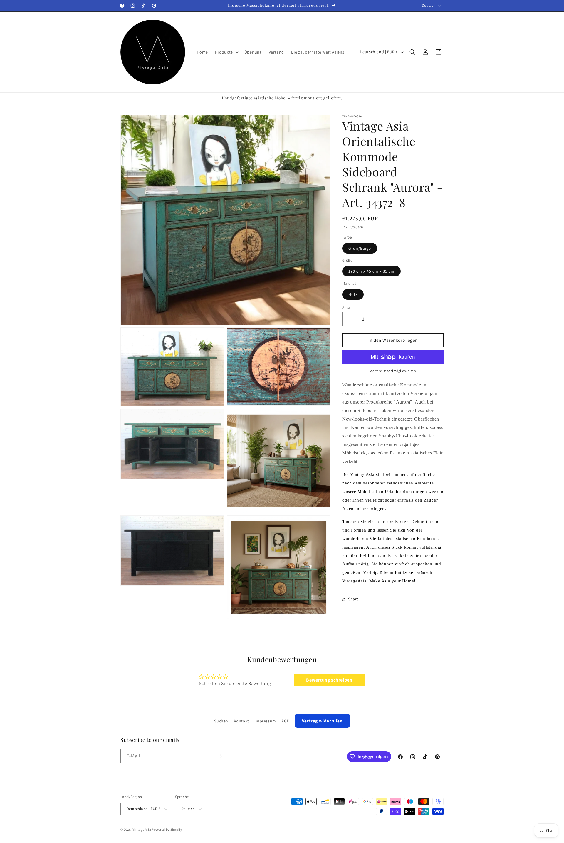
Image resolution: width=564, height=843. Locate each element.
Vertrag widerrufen (322, 721)
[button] (226, 52)
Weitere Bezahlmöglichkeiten (393, 371)
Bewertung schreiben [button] (329, 680)
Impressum (265, 721)
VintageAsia (141, 829)
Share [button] (353, 599)
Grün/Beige (359, 248)
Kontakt (241, 721)
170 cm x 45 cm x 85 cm (371, 271)
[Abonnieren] (219, 756)
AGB (285, 721)
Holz (352, 294)
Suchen (221, 721)
